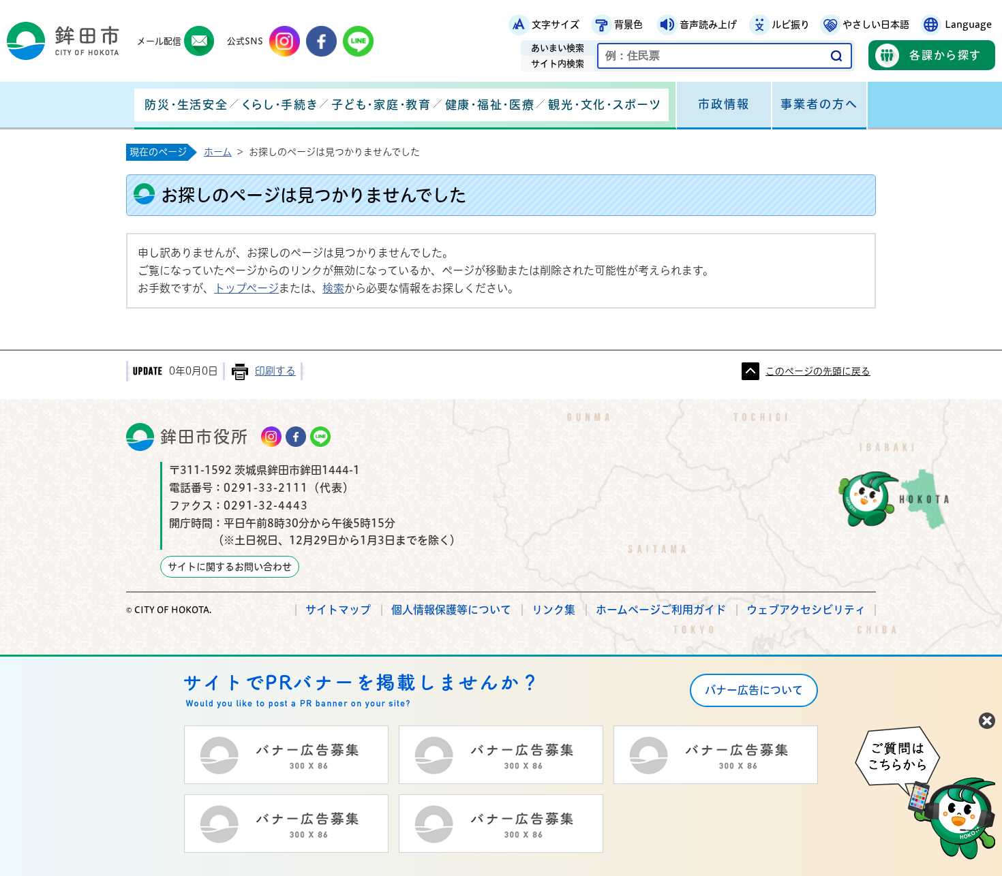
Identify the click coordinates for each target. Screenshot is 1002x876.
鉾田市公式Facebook (321, 41)
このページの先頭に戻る (817, 371)
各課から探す (945, 55)
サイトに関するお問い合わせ (230, 567)
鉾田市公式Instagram (284, 41)
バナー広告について (754, 690)
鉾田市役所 (204, 436)
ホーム (218, 152)
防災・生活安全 (186, 104)
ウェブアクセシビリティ (806, 609)
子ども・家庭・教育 (381, 104)
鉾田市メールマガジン (199, 41)
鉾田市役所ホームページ (63, 41)
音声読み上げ (708, 24)
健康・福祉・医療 (490, 104)
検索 (333, 288)
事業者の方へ (819, 104)
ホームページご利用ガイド (661, 609)
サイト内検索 (557, 63)
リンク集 (553, 609)
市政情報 (724, 104)
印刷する (275, 371)
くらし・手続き (279, 104)
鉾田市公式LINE (358, 41)
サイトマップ (338, 609)
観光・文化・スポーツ (604, 104)
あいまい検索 (557, 48)
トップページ (246, 288)
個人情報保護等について (451, 609)
